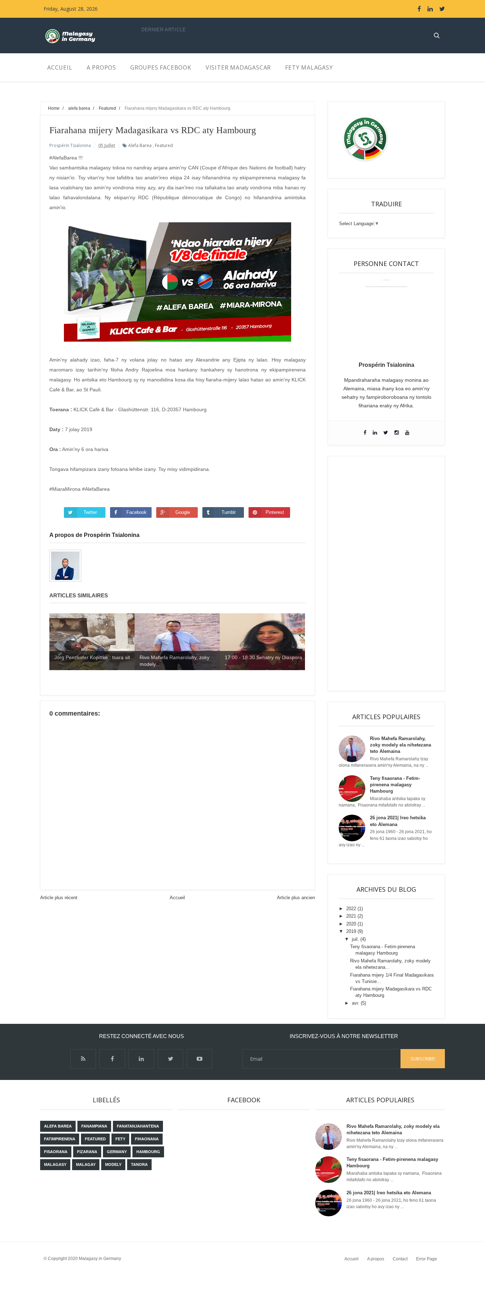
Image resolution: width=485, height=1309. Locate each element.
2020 (352, 924)
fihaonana (147, 1139)
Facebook (136, 512)
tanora (139, 1164)
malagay (86, 1164)
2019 (352, 931)
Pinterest (275, 512)
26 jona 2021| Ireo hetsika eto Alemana (389, 1192)
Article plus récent (58, 897)
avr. (356, 1003)
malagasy (55, 1164)
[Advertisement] (386, 573)
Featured (164, 145)
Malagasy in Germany (100, 1258)
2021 (352, 916)
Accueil (177, 897)
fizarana (87, 1152)
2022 (352, 908)
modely (113, 1164)
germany (117, 1152)
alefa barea (140, 145)
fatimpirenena (59, 1139)
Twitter (90, 512)
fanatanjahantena (138, 1126)
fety (120, 1139)
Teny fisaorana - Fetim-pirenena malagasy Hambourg (395, 785)
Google (182, 512)
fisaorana (55, 1152)
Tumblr (229, 512)
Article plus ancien (296, 897)
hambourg (148, 1152)
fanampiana (94, 1126)
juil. (356, 939)
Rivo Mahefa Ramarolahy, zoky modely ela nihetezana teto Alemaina (400, 745)
